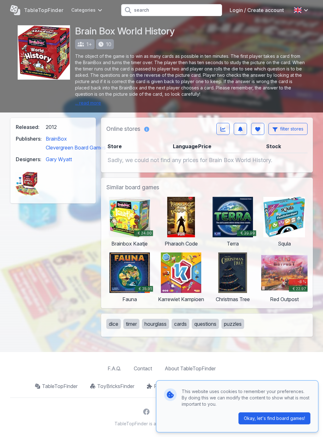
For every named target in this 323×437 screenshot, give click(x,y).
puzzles (233, 324)
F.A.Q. (114, 368)
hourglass (155, 324)
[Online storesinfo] (146, 129)
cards (180, 324)
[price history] (223, 129)
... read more (88, 103)
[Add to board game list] (257, 129)
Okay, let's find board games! (274, 418)
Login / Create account (257, 10)
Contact (143, 368)
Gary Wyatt (59, 159)
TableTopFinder (60, 386)
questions (205, 324)
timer (131, 324)
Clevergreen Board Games (76, 147)
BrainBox (56, 139)
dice (113, 324)
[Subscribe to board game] (240, 129)
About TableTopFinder (190, 368)
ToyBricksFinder (115, 386)
